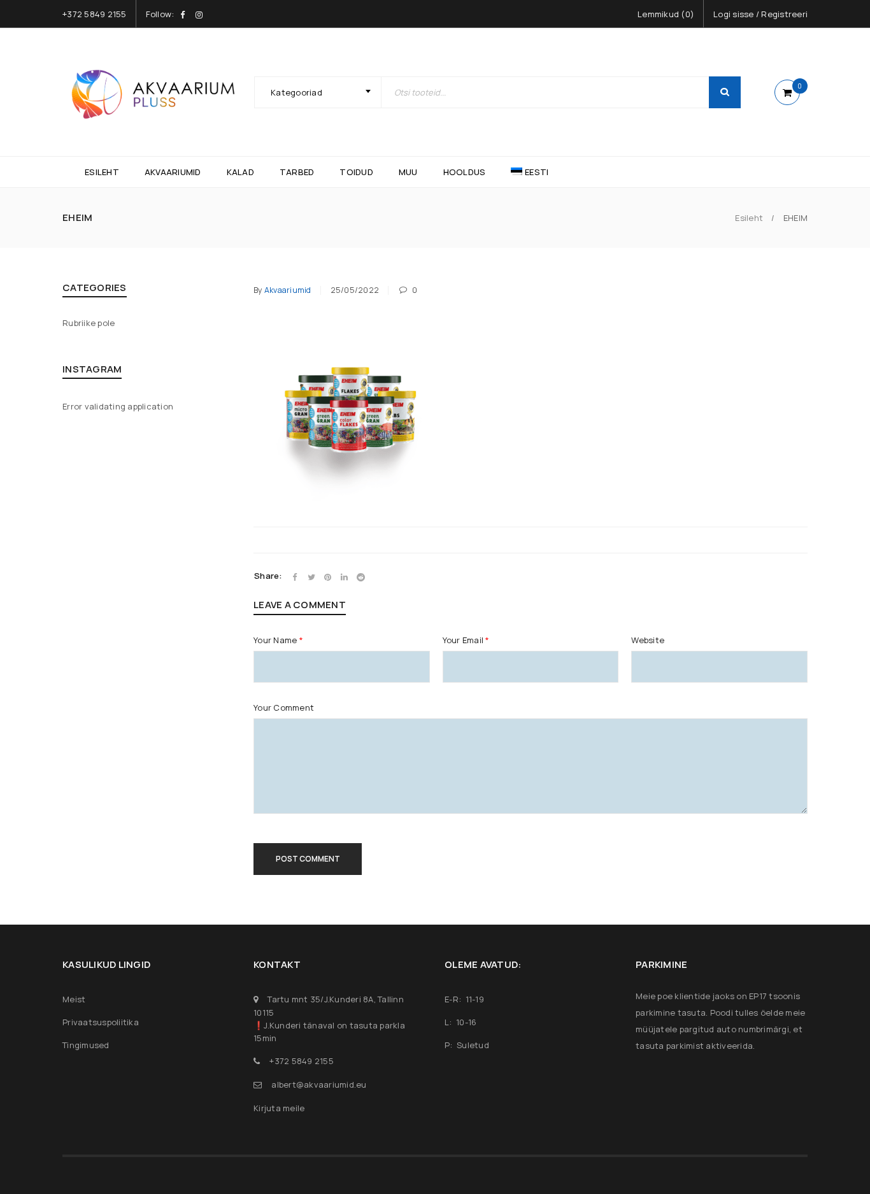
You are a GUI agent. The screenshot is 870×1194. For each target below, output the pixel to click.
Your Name (278, 640)
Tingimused (86, 1045)
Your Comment (283, 707)
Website (647, 640)
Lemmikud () (666, 14)
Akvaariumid (287, 290)
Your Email (466, 640)
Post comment (308, 858)
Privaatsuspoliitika (100, 1022)
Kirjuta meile (278, 1108)
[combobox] (318, 92)
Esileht (749, 218)
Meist (73, 999)
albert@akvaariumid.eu (318, 1084)
